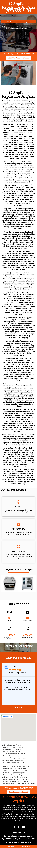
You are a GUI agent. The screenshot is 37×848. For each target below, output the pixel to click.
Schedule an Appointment (19, 645)
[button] (15, 707)
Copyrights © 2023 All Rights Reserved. (18, 846)
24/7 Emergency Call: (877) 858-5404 (18, 53)
